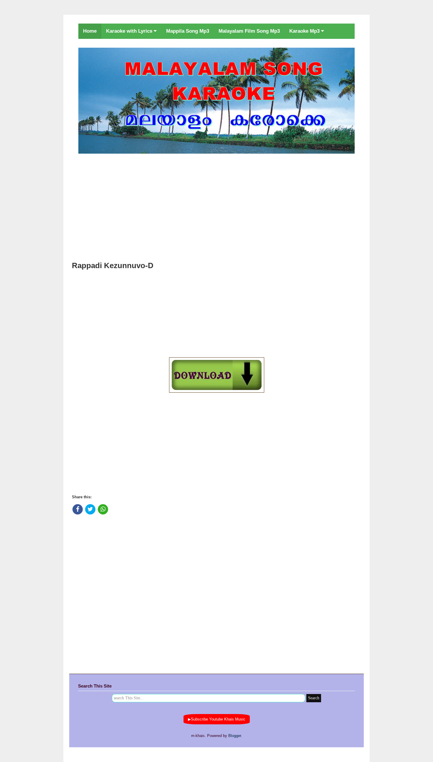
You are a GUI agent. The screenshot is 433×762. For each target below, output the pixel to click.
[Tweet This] (90, 509)
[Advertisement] (216, 206)
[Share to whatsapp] (103, 509)
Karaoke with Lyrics (130, 31)
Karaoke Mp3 (305, 31)
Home (90, 31)
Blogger (234, 735)
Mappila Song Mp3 (187, 31)
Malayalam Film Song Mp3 (249, 31)
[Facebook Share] (77, 509)
